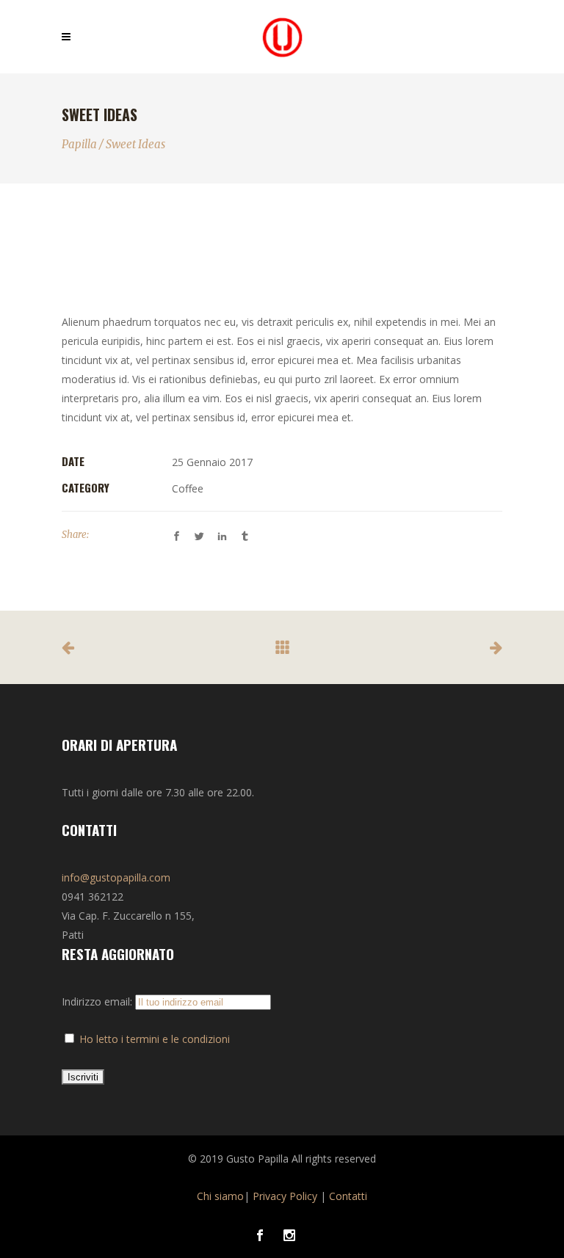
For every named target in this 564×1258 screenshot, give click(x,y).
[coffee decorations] (282, 278)
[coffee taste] (282, 257)
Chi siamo (220, 1196)
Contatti (348, 1196)
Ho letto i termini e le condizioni (154, 1039)
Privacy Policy (285, 1196)
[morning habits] (282, 237)
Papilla (79, 144)
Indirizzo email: (98, 1001)
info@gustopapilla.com (116, 877)
